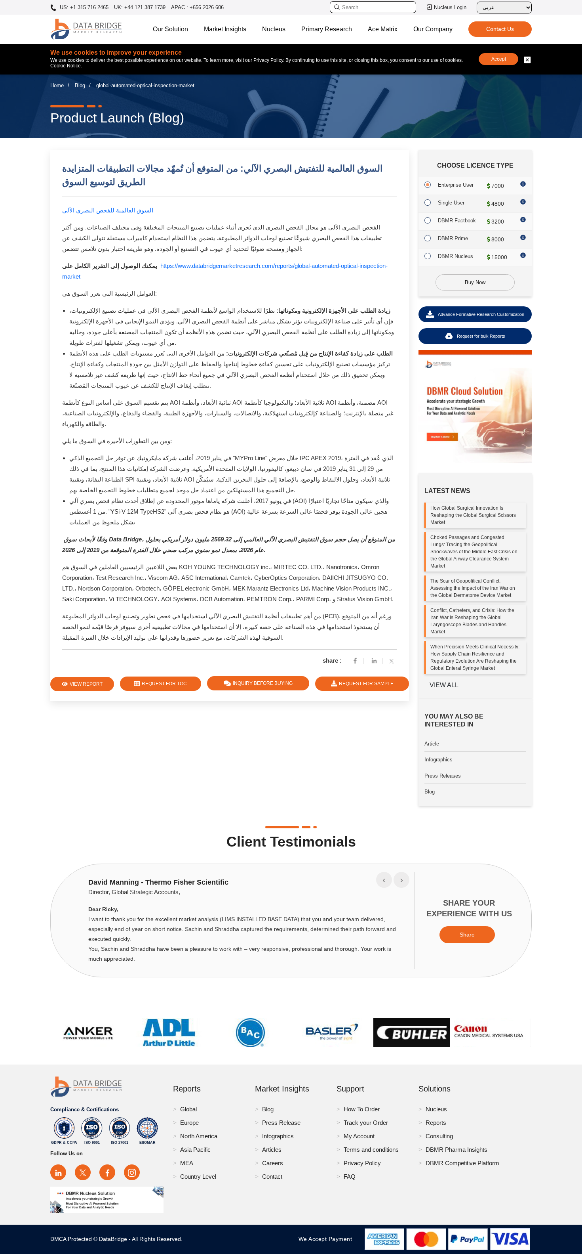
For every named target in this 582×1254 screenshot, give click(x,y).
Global (188, 1109)
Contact (272, 1176)
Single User (451, 203)
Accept (498, 59)
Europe (189, 1122)
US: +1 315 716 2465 (83, 7)
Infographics (438, 760)
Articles (271, 1149)
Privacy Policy (362, 1163)
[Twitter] (393, 660)
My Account (359, 1136)
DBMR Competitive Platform (462, 1163)
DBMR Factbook (457, 221)
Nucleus (273, 29)
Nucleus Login (450, 7)
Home (57, 85)
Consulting (439, 1136)
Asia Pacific (195, 1149)
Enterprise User (456, 185)
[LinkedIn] (58, 1172)
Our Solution (170, 29)
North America (198, 1136)
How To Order (362, 1109)
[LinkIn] (374, 660)
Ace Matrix (383, 29)
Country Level (198, 1176)
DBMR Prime (453, 238)
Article (431, 744)
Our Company (433, 29)
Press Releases (442, 776)
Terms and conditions (371, 1149)
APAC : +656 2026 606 (197, 7)
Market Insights (225, 29)
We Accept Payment (327, 1239)
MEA (186, 1163)
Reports (436, 1122)
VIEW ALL (444, 685)
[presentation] (384, 880)
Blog (80, 85)
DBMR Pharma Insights (456, 1149)
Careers (272, 1163)
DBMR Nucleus (455, 256)
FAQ (350, 1176)
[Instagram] (132, 1172)
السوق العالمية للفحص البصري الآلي (107, 210)
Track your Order (366, 1122)
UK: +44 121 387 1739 (139, 7)
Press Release (281, 1122)
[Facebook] (355, 660)
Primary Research (326, 29)
